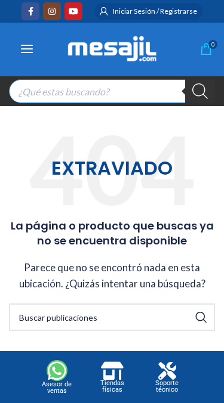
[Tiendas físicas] (112, 371)
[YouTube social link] (73, 11)
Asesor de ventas (57, 387)
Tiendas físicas (112, 386)
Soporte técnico (167, 386)
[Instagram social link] (52, 11)
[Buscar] (200, 91)
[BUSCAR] (201, 317)
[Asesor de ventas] (57, 370)
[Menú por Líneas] (27, 49)
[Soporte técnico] (167, 371)
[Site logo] (112, 47)
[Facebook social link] (30, 11)
